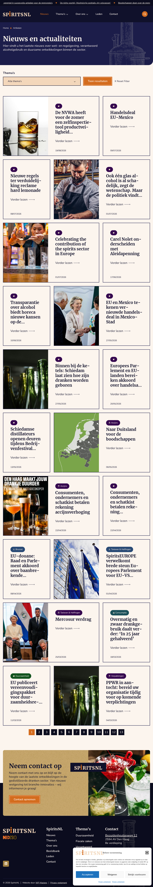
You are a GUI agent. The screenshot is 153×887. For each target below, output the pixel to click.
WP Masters (41, 882)
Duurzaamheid (85, 835)
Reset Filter (123, 81)
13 (121, 732)
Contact (51, 861)
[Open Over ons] (87, 14)
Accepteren (87, 874)
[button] (147, 852)
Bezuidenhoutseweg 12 (121, 835)
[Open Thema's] (67, 14)
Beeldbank (53, 851)
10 (99, 732)
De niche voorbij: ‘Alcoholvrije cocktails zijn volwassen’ (78, 2)
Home (6, 28)
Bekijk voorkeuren (137, 874)
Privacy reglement (104, 882)
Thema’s (51, 840)
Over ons (51, 845)
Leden (50, 856)
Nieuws (50, 835)
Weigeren (112, 874)
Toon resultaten (97, 81)
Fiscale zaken (84, 841)
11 (106, 732)
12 (114, 732)
